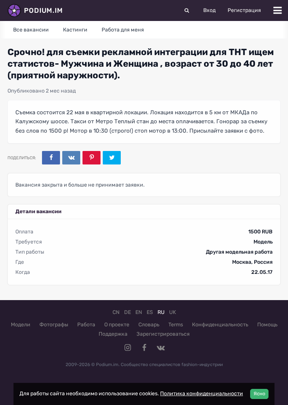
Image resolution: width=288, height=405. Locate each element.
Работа (86, 324)
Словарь (148, 324)
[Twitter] (112, 157)
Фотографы (53, 324)
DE (127, 312)
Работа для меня (123, 30)
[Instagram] (127, 347)
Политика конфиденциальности (201, 393)
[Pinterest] (91, 157)
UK (172, 312)
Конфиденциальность (220, 324)
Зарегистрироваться (163, 334)
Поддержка (113, 334)
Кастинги (75, 30)
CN (116, 312)
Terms (175, 324)
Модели (20, 324)
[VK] (71, 157)
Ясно (259, 393)
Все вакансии (31, 30)
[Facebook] (51, 157)
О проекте (116, 324)
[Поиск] (186, 10)
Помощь (267, 324)
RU (161, 312)
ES (150, 312)
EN (138, 312)
